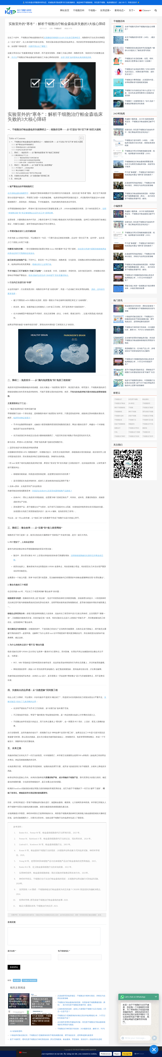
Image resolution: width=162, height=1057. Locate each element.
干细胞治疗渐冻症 (133, 436)
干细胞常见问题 (148, 420)
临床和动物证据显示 (21, 418)
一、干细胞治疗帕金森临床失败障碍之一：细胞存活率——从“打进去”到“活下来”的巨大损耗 (47, 142)
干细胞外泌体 (119, 416)
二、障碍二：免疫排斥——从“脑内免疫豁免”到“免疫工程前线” (35, 153)
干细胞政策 (118, 420)
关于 (131, 10)
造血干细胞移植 (119, 424)
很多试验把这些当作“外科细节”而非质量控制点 (48, 275)
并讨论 (14, 57)
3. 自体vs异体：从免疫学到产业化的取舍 (30, 162)
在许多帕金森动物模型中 (18, 193)
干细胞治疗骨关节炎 (148, 436)
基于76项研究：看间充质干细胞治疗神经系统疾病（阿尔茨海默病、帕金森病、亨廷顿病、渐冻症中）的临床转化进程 (56, 1039)
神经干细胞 (132, 411)
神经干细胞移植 (119, 407)
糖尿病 (145, 428)
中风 (115, 432)
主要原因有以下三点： (21, 155)
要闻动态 (119, 10)
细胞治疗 (117, 428)
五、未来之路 (16, 179)
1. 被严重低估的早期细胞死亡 (24, 144)
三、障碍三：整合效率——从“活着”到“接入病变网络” (32, 165)
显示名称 (12, 951)
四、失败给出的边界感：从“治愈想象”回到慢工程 (30, 176)
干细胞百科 (78, 10)
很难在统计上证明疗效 (41, 264)
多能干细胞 (132, 416)
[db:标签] (131, 403)
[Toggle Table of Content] (80, 138)
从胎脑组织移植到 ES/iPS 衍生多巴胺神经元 (62, 38)
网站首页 (64, 10)
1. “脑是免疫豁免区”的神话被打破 (28, 158)
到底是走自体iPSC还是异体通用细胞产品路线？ (52, 491)
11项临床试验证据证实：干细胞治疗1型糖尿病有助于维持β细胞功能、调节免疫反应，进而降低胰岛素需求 (51, 1035)
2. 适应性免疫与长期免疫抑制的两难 (29, 160)
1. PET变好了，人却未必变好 (24, 168)
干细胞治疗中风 (148, 424)
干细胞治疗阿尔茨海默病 (133, 428)
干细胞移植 (118, 411)
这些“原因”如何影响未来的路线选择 (76, 57)
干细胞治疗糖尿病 (148, 408)
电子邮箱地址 (64, 951)
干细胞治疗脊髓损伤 (148, 416)
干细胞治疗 (58, 28)
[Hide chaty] (153, 1049)
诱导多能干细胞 (148, 411)
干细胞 (91, 10)
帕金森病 (17, 980)
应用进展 (104, 10)
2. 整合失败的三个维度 (21, 170)
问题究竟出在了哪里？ (37, 46)
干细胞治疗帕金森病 (29, 980)
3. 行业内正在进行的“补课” (23, 150)
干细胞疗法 (132, 420)
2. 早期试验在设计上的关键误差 (24, 147)
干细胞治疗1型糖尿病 (134, 432)
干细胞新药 (146, 403)
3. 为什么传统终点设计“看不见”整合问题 (27, 173)
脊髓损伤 (131, 424)
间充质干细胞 (133, 399)
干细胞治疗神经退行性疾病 (119, 436)
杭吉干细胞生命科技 (18, 11)
